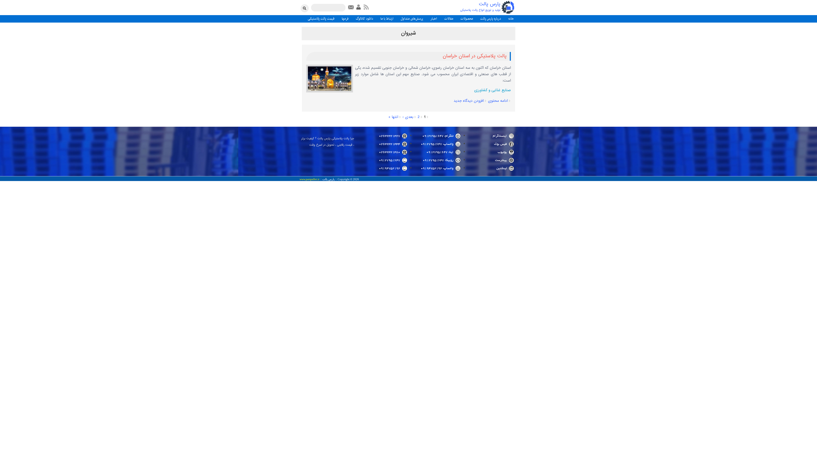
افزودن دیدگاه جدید (469, 101)
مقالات (448, 19)
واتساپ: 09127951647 (437, 144)
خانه (511, 19)
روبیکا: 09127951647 (438, 160)
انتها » (393, 117)
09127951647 (389, 160)
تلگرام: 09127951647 (437, 136)
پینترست (501, 160)
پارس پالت (489, 4)
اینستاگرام (500, 136)
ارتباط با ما (386, 19)
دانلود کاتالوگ (364, 19)
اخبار (433, 19)
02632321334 (389, 144)
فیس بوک (500, 144)
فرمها (345, 19)
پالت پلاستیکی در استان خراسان (475, 56)
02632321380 (389, 152)
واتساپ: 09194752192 (437, 168)
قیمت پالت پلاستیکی (321, 19)
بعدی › (408, 117)
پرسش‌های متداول (412, 19)
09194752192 (389, 168)
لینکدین (501, 168)
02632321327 (389, 136)
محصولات (466, 19)
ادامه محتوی (498, 101)
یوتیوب (502, 152)
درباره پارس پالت (490, 19)
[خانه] (507, 7)
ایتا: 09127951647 (439, 152)
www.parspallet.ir (309, 179)
